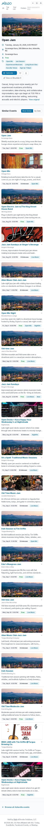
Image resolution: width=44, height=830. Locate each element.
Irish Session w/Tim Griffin (13, 529)
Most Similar (27, 111)
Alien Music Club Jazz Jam (13, 280)
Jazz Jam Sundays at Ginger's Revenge (20, 244)
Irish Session (7, 671)
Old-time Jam (7, 348)
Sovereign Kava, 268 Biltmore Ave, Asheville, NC (22, 49)
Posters (23, 8)
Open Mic (5, 171)
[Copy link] (26, 73)
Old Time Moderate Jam (12, 706)
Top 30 (7, 8)
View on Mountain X (13, 78)
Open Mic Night (8, 313)
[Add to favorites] (20, 73)
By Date (37, 111)
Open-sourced (32, 7)
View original (34, 100)
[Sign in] (41, 3)
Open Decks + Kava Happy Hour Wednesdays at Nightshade (16, 781)
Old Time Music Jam (10, 493)
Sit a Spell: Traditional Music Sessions (19, 457)
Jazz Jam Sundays (10, 384)
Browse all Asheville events (17, 807)
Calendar (9, 73)
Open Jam (6, 135)
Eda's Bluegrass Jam (11, 564)
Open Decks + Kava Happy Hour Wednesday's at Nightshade (16, 421)
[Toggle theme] (37, 3)
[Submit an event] (33, 3)
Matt (28, 9)
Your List (14, 8)
